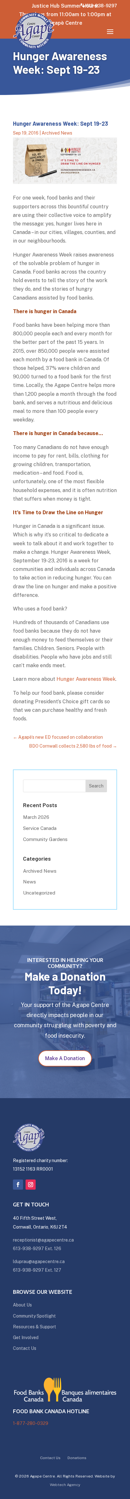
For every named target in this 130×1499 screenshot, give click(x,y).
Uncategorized (39, 892)
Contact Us (24, 1348)
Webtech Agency (65, 1485)
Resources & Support (34, 1326)
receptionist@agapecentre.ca (43, 1240)
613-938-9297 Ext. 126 (37, 1248)
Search (96, 785)
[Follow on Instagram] (31, 1185)
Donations (77, 1458)
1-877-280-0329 (30, 1423)
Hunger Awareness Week (85, 679)
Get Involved (25, 1337)
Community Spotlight (34, 1316)
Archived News (57, 133)
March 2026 (36, 817)
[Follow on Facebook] (18, 1185)
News (29, 881)
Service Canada (39, 828)
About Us (22, 1304)
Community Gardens (45, 839)
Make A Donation (65, 1058)
